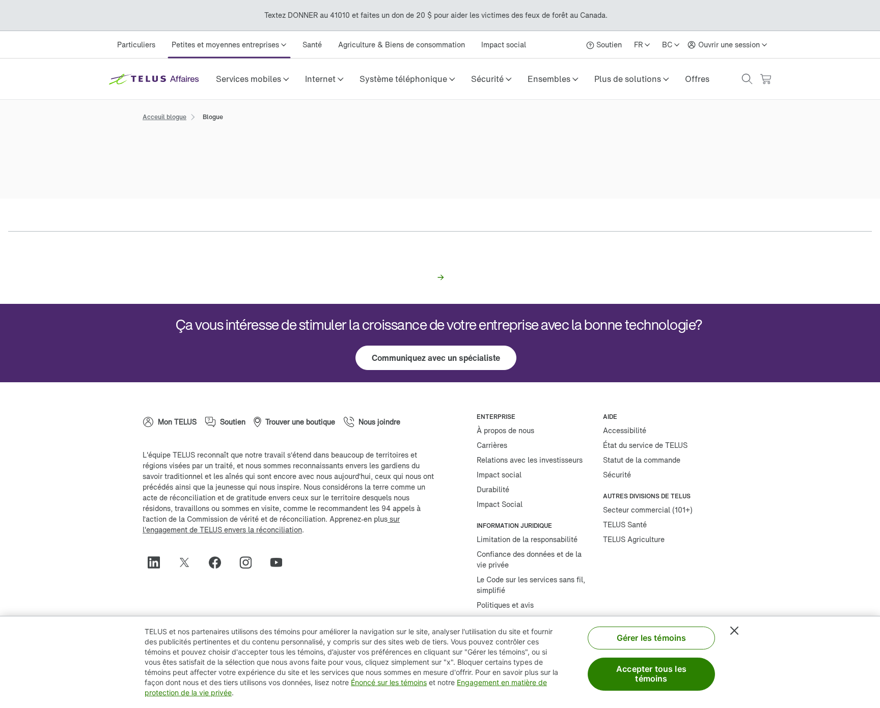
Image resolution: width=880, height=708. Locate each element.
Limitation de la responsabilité (527, 539)
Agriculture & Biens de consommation (401, 44)
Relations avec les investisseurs (530, 460)
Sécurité (617, 474)
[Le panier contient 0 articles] (765, 79)
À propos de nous (505, 430)
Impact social (503, 44)
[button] (252, 79)
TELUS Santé (625, 524)
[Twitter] (188, 562)
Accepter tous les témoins (651, 674)
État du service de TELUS (645, 445)
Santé (312, 44)
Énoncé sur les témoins (389, 682)
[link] (697, 79)
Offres (697, 79)
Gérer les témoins (651, 638)
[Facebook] (219, 562)
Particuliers (136, 44)
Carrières (492, 445)
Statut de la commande (641, 460)
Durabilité (493, 489)
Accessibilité (624, 430)
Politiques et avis (505, 605)
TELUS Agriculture (634, 539)
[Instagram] (249, 562)
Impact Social (499, 504)
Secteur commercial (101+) (648, 509)
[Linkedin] (158, 562)
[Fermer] (734, 630)
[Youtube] (280, 562)
